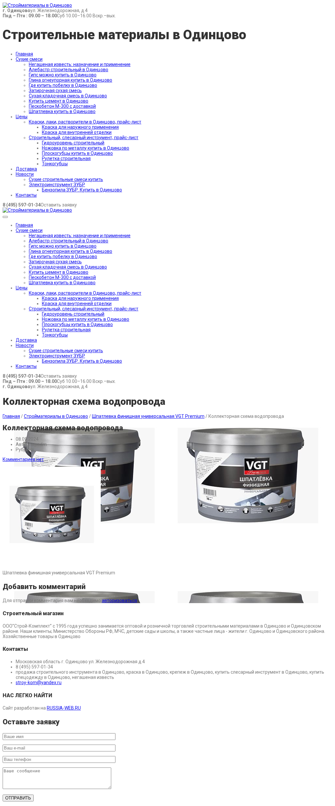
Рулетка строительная (66, 158)
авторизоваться (119, 600)
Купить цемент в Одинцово (58, 101)
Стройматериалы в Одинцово (56, 416)
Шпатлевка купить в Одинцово (62, 111)
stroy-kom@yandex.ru (39, 682)
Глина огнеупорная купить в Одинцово (70, 80)
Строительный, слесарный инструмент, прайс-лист (83, 137)
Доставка (26, 169)
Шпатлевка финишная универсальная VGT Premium (148, 416)
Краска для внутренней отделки (77, 132)
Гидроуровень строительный (73, 142)
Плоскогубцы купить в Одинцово (77, 153)
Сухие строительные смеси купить (66, 179)
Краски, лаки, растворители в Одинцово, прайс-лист (85, 121)
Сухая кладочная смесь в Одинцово (68, 95)
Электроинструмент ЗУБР (57, 184)
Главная (24, 54)
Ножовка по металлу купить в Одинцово (85, 148)
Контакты (26, 195)
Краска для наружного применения (80, 127)
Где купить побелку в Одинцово (63, 85)
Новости (25, 174)
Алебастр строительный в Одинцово (68, 69)
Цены (21, 116)
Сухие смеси (29, 59)
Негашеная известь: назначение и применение (80, 64)
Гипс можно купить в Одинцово (63, 74)
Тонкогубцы (55, 163)
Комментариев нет (23, 459)
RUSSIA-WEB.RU (64, 708)
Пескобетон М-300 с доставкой (62, 106)
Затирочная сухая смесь (55, 90)
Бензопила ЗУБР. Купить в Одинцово (82, 189)
